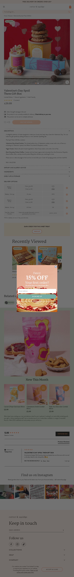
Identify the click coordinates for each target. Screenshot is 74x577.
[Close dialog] (56, 267)
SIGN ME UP (37, 296)
